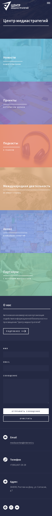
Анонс (7, 229)
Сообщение (10, 376)
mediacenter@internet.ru (22, 442)
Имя (5, 348)
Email (6, 362)
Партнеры (11, 272)
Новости (9, 57)
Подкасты (10, 143)
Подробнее (13, 331)
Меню (47, 3)
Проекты (10, 100)
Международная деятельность (26, 186)
